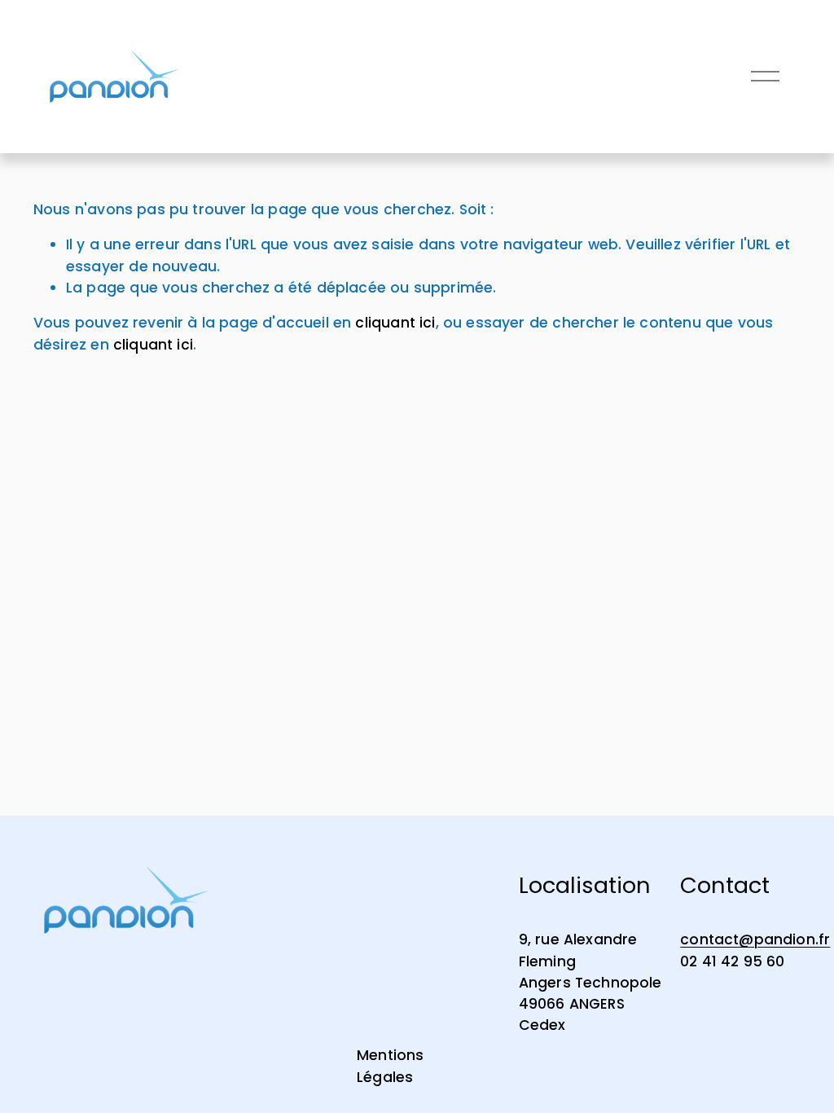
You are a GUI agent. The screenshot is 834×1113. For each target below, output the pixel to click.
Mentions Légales (390, 1065)
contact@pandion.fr (755, 939)
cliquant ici (395, 322)
